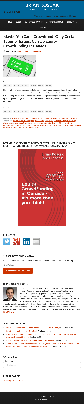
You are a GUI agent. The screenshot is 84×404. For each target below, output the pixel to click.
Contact (42, 28)
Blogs (18, 22)
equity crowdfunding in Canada (40, 123)
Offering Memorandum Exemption (65, 118)
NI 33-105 (55, 123)
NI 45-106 (62, 123)
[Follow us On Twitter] (6, 241)
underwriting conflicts (33, 127)
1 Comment (37, 51)
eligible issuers (8, 123)
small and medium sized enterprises (57, 125)
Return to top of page (42, 400)
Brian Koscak (23, 51)
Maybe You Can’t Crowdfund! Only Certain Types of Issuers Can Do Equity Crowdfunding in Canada (40, 41)
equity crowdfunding (21, 123)
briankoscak (49, 121)
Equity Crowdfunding (45, 118)
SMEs (72, 125)
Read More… (8, 312)
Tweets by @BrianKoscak (13, 380)
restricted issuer (38, 125)
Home (10, 22)
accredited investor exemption (23, 121)
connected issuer (60, 121)
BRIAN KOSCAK (42, 5)
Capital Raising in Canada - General (24, 118)
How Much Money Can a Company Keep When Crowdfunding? (30, 340)
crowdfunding (71, 121)
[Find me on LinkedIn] (26, 241)
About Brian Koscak (54, 22)
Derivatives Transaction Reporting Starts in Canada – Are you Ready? (33, 328)
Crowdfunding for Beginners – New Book (21, 331)
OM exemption (27, 125)
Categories (9, 361)
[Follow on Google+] (16, 241)
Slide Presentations (34, 22)
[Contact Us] (36, 241)
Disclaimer (72, 22)
